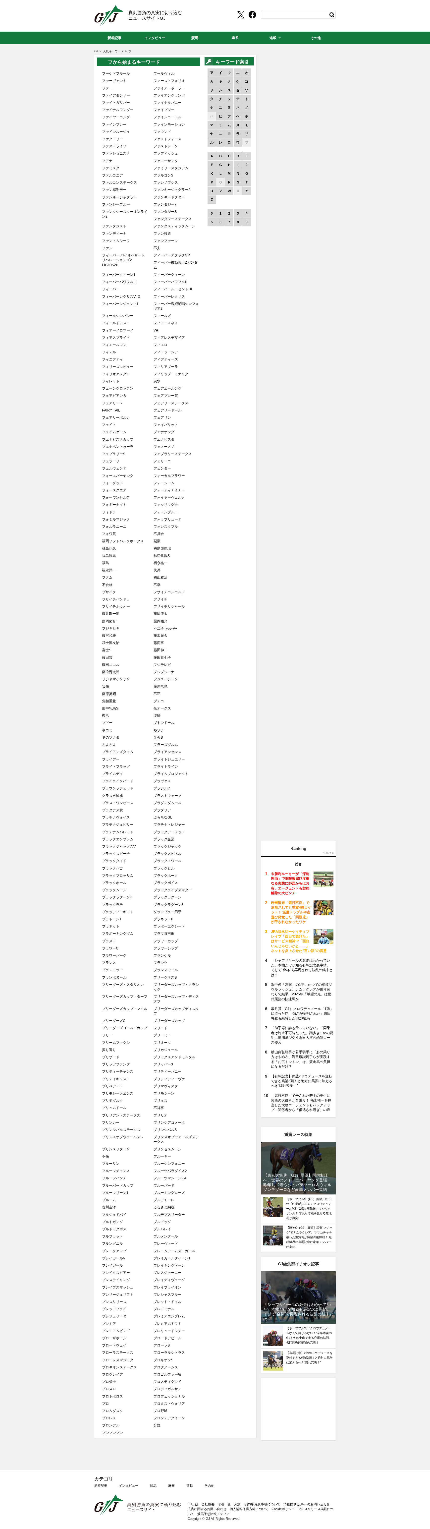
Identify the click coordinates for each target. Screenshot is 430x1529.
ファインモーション (169, 124)
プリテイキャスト (116, 1079)
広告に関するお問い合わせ (207, 1509)
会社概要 (208, 1504)
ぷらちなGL (163, 817)
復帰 (157, 715)
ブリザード (110, 1057)
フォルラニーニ (114, 527)
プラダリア (162, 810)
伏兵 (157, 570)
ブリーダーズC (113, 1021)
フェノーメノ (164, 447)
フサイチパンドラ (116, 599)
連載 (189, 1485)
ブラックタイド (114, 861)
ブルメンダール (166, 1236)
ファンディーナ (114, 233)
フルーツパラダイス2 (170, 1171)
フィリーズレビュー (117, 367)
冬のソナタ (110, 737)
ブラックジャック (167, 846)
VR (156, 330)
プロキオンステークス (119, 1367)
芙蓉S (158, 737)
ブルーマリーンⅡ (115, 1193)
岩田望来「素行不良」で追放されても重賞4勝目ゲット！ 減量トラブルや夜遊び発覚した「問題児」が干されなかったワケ (291, 912)
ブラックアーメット (169, 832)
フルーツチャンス (116, 1171)
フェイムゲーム (114, 432)
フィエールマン (114, 345)
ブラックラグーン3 (168, 905)
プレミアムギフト (167, 1324)
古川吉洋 (109, 1207)
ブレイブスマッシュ (117, 1287)
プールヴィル (164, 73)
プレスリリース (114, 1302)
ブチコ (159, 701)
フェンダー (162, 468)
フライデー (110, 759)
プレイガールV (113, 1258)
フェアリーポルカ (116, 417)
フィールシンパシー (117, 316)
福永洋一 (109, 570)
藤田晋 (107, 657)
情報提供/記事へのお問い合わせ (306, 1504)
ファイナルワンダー (117, 110)
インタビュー (128, 1485)
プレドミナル (164, 1309)
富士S (106, 650)
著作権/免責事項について (262, 1504)
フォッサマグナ (166, 505)
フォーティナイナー (169, 490)
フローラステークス (117, 1352)
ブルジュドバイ (114, 1215)
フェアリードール (167, 410)
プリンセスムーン (167, 1149)
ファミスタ (110, 168)
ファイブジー (164, 110)
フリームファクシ (116, 1043)
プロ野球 (160, 1411)
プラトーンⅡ (111, 919)
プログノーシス (166, 1367)
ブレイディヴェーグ (169, 1280)
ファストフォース (167, 139)
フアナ (107, 161)
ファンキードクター (169, 197)
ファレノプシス (166, 182)
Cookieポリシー (283, 1509)
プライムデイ (112, 774)
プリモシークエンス (117, 1093)
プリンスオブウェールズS (122, 1137)
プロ (105, 1404)
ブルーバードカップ (117, 1185)
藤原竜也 (160, 686)
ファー (107, 88)
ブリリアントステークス (121, 1115)
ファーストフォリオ (169, 81)
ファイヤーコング (116, 117)
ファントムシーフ (116, 241)
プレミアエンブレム (169, 1316)
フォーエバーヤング (117, 476)
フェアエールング (167, 388)
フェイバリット (166, 425)
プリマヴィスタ (166, 1086)
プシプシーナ (164, 672)
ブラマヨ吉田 (164, 934)
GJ (108, 15)
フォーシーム (164, 483)
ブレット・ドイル (167, 1302)
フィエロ (160, 345)
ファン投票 (162, 233)
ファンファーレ (166, 241)
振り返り (109, 1050)
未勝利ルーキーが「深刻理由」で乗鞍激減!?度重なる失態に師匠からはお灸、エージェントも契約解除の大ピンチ (290, 883)
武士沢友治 (110, 643)
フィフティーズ (166, 359)
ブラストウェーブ (167, 796)
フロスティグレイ (167, 1382)
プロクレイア (112, 1374)
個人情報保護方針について (249, 1509)
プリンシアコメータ (169, 1122)
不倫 (105, 1156)
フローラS (162, 1345)
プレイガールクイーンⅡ (172, 1258)
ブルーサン (110, 1164)
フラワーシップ (166, 948)
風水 (157, 381)
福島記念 (109, 548)
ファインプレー (114, 124)
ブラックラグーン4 (117, 897)
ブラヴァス (162, 781)
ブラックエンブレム (117, 839)
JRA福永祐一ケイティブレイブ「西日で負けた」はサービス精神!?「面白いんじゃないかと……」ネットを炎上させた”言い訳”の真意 (299, 941)
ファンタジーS (165, 212)
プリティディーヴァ (169, 1079)
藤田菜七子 (162, 657)
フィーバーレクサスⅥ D (121, 296)
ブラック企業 (164, 839)
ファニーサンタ (166, 161)
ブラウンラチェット (117, 788)
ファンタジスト (114, 226)
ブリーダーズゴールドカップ (124, 1028)
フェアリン (162, 417)
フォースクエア (114, 490)
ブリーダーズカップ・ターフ (124, 997)
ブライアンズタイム (117, 752)
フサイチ (160, 599)
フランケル (162, 955)
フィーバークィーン (169, 275)
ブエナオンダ (164, 432)
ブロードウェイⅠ (114, 1345)
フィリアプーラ (166, 367)
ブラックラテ (112, 905)
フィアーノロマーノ (117, 330)
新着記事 (100, 1485)
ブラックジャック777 (119, 846)
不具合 (159, 534)
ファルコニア (112, 175)
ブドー (107, 723)
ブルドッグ (162, 1222)
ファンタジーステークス (173, 219)
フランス (109, 963)
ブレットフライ (114, 1309)
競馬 (153, 1485)
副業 (157, 541)
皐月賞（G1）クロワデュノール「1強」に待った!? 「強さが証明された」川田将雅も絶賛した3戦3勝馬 (302, 1013)
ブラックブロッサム (117, 876)
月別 (237, 1504)
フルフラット (112, 1236)
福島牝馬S (162, 556)
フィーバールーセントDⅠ (173, 289)
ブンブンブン (112, 1433)
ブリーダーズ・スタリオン (123, 985)
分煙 (157, 1425)
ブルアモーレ (164, 1200)
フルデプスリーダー (169, 1215)
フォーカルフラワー (169, 476)
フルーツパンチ (114, 1178)
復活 (105, 715)
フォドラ (109, 512)
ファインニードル (167, 117)
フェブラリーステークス (173, 454)
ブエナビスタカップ (117, 439)
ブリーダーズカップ (169, 1021)
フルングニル (112, 1243)
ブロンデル (110, 1425)
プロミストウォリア (169, 1404)
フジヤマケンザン (116, 679)
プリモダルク (112, 1101)
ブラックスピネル (167, 854)
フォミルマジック (116, 519)
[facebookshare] (252, 14)
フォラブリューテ (167, 519)
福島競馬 (109, 556)
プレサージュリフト (117, 1294)
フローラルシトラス (169, 1352)
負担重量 (109, 701)
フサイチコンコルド (169, 592)
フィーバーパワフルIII (119, 282)
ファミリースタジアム (171, 168)
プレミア (109, 1324)
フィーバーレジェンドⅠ (120, 304)
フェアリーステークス (171, 403)
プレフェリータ (114, 1316)
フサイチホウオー (116, 606)
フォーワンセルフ (116, 497)
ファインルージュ (116, 132)
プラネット (110, 926)
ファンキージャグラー (119, 197)
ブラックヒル (164, 868)
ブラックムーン (114, 890)
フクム (107, 577)
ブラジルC (162, 788)
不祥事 (159, 1108)
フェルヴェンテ (114, 468)
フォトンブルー (166, 512)
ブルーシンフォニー (169, 1164)
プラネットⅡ (163, 919)
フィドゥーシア (166, 352)
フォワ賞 (109, 534)
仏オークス (162, 708)
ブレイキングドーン (169, 1265)
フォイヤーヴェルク (169, 497)
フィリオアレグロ (116, 374)
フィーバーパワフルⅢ (170, 282)
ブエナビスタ (164, 439)
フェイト (109, 425)
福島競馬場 (162, 548)
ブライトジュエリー (169, 759)
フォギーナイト (114, 505)
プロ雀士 (109, 1382)
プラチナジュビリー (117, 824)
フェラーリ (110, 461)
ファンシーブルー (116, 204)
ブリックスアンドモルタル (174, 1057)
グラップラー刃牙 (167, 912)
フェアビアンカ (114, 396)
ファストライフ (114, 146)
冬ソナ (159, 730)
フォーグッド (112, 483)
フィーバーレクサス (169, 296)
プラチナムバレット (117, 832)
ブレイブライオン (167, 1287)
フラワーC (110, 948)
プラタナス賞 (112, 810)
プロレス (109, 1418)
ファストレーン (166, 146)
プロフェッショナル (169, 1396)
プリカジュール (166, 1050)
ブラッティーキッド (117, 912)
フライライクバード (117, 781)
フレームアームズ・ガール (174, 1251)
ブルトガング (112, 1222)
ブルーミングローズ (169, 1193)
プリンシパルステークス (121, 1130)
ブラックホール (114, 883)
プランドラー (112, 970)
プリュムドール (114, 1108)
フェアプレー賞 (166, 396)
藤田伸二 (160, 650)
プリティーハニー (167, 1071)
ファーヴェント (114, 81)
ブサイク (109, 592)
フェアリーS (112, 403)
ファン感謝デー (114, 190)
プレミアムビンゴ (116, 1331)
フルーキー (162, 1156)
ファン (107, 248)
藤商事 (159, 643)
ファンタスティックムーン (174, 226)
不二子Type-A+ (165, 628)
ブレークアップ (114, 1251)
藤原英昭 (109, 694)
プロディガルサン (167, 1389)
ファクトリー (112, 139)
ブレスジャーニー (167, 1273)
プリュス (160, 1101)
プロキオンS (163, 1360)
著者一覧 (224, 1504)
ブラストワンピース (117, 803)
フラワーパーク (114, 955)
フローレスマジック (117, 1360)
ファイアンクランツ (169, 95)
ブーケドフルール (116, 73)
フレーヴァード (166, 1243)
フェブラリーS (113, 454)
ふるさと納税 (164, 1207)
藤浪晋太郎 (110, 672)
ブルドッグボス (114, 1229)
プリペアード (112, 1086)
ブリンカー (110, 1122)
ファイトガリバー (116, 103)
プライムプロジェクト (171, 774)
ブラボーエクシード (169, 926)
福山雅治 (160, 577)
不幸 (157, 585)
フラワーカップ (166, 941)
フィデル (109, 352)
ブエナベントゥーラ (117, 447)
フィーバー (110, 289)
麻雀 (171, 1485)
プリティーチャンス (117, 1071)
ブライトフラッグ (116, 766)
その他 (209, 1485)
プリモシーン (164, 1093)
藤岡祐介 (160, 621)
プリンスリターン (116, 1149)
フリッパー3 (163, 1064)
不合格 (107, 585)
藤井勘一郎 (110, 614)
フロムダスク (112, 1411)
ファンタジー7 (165, 204)
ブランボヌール (114, 977)
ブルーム (109, 1200)
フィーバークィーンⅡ (118, 275)
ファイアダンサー (116, 95)
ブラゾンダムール (167, 803)
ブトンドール (164, 723)
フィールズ (162, 316)
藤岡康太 (160, 614)
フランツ (160, 963)
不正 (157, 694)
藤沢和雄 (109, 636)
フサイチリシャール (169, 606)
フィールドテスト (116, 323)
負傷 (105, 686)
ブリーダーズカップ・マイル (124, 1009)
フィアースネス (166, 323)
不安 (157, 248)
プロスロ (109, 1389)
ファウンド (162, 132)
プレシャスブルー (167, 1294)
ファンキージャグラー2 (172, 190)
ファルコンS (163, 175)
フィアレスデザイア (169, 338)
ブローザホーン (114, 1338)
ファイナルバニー (167, 103)
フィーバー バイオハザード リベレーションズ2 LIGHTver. (123, 260)
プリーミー (162, 1035)
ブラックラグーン (167, 897)
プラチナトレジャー (169, 824)
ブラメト (109, 941)
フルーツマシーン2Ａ (170, 1178)
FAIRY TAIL (111, 410)
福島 (105, 563)
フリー (107, 1035)
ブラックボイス (166, 883)
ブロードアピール (167, 1338)
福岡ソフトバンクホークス (123, 541)
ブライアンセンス (167, 752)
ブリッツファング (116, 1064)
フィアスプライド (116, 338)
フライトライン (166, 766)
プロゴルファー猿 (167, 1374)
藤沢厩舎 (160, 636)
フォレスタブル (166, 527)
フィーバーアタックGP (172, 255)
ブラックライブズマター (173, 890)
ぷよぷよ (109, 745)
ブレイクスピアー (116, 1273)
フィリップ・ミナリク (171, 374)
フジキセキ (110, 628)
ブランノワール (166, 970)
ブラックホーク (166, 876)
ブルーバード (164, 1185)
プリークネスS (165, 977)
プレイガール (112, 1265)
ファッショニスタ (116, 153)
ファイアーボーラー (169, 88)
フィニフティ (112, 359)
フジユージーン (166, 679)
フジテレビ (162, 665)
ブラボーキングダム (117, 934)
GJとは (193, 1504)
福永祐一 (160, 563)
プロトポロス (112, 1396)
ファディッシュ (166, 153)
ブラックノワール (167, 861)
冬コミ (107, 730)
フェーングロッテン (117, 388)
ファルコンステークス (119, 182)
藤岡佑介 (109, 621)
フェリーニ (162, 461)
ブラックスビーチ (116, 854)
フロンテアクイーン (169, 1418)
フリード (160, 1028)
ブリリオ (160, 1115)
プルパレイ (162, 1229)
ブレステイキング (116, 1280)
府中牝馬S (110, 708)
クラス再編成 (112, 796)
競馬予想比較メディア (213, 1514)
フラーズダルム (166, 745)
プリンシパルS (165, 1130)
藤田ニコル (110, 665)
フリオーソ (162, 1043)
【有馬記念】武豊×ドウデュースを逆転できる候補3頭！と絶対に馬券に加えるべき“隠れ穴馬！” (301, 1081)
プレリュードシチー (169, 1331)
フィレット (110, 381)
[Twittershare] (240, 14)
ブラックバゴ (112, 868)
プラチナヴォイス (116, 817)
